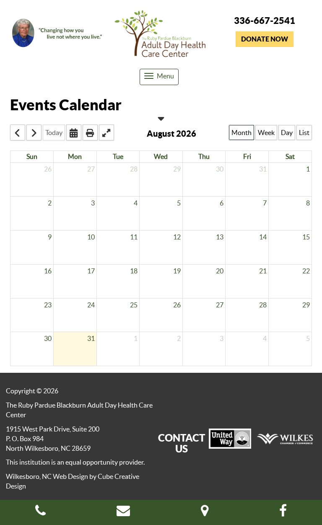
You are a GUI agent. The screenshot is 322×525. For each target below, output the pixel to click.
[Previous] (17, 132)
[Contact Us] (123, 513)
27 (91, 169)
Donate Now (264, 39)
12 (177, 237)
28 (134, 169)
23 (48, 305)
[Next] (34, 132)
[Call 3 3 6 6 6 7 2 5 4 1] (40, 513)
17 (91, 271)
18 (134, 271)
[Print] (90, 132)
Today (53, 132)
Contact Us (181, 443)
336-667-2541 (264, 20)
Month (241, 132)
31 (263, 169)
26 (48, 169)
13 (219, 237)
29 (177, 169)
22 (306, 271)
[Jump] (73, 132)
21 (263, 271)
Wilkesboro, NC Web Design (47, 476)
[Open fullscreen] (106, 132)
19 (177, 271)
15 (306, 237)
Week (266, 132)
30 (219, 169)
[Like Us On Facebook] (283, 513)
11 (134, 237)
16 (48, 271)
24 (91, 305)
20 (219, 271)
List (304, 132)
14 (263, 237)
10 (91, 237)
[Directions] (204, 513)
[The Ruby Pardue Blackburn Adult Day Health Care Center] (161, 35)
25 (134, 305)
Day (287, 132)
